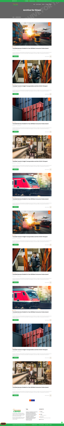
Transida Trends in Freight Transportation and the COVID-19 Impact (30, 86)
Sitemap (50, 424)
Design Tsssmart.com (29, 424)
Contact (50, 4)
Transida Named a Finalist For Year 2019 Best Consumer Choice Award (30, 48)
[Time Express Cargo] (15, 4)
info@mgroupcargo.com (43, 415)
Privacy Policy (46, 424)
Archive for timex (18, 17)
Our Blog (15, 46)
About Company (38, 4)
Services (43, 4)
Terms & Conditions (41, 424)
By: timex (14, 87)
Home (34, 4)
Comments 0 (19, 87)
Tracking (46, 4)
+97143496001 (42, 412)
